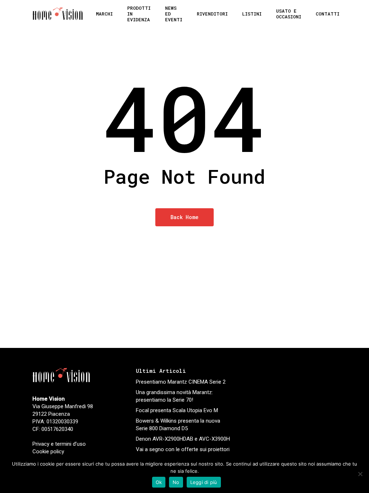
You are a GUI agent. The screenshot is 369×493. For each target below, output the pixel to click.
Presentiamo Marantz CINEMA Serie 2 (181, 382)
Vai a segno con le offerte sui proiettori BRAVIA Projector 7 (183, 453)
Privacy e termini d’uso (59, 444)
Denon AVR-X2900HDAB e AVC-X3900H (183, 439)
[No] (360, 473)
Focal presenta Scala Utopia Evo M (177, 410)
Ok (159, 482)
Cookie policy (48, 451)
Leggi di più (203, 482)
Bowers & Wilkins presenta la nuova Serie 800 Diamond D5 (178, 425)
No (176, 482)
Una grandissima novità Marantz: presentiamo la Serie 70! (174, 396)
